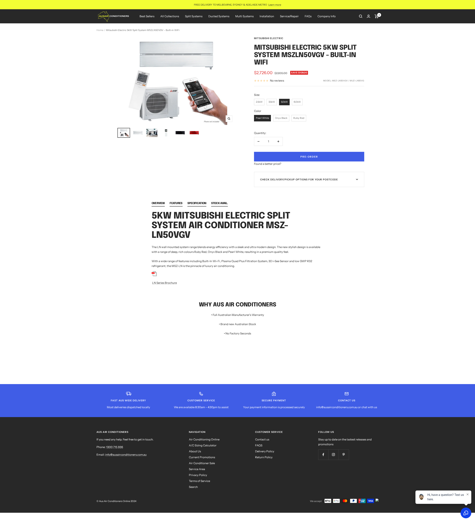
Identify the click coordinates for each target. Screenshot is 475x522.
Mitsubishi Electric (268, 38)
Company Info (326, 16)
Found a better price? (267, 164)
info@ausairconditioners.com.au (126, 454)
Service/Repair (289, 16)
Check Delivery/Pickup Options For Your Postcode (299, 179)
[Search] (360, 16)
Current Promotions (202, 457)
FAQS (258, 445)
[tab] (158, 204)
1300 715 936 (114, 447)
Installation (267, 16)
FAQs (308, 16)
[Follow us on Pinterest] (344, 455)
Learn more (274, 4)
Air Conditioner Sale (202, 463)
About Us (195, 451)
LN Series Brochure (164, 283)
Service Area (197, 469)
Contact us (262, 439)
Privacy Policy (198, 475)
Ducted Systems (218, 16)
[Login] (368, 16)
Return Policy (264, 457)
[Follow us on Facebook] (323, 455)
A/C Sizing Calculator (203, 445)
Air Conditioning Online (204, 439)
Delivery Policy (264, 451)
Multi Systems (244, 16)
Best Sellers (147, 16)
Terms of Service (199, 481)
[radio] (259, 102)
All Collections (169, 16)
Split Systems (193, 16)
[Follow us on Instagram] (333, 455)
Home (99, 30)
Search (193, 487)
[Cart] (377, 16)
